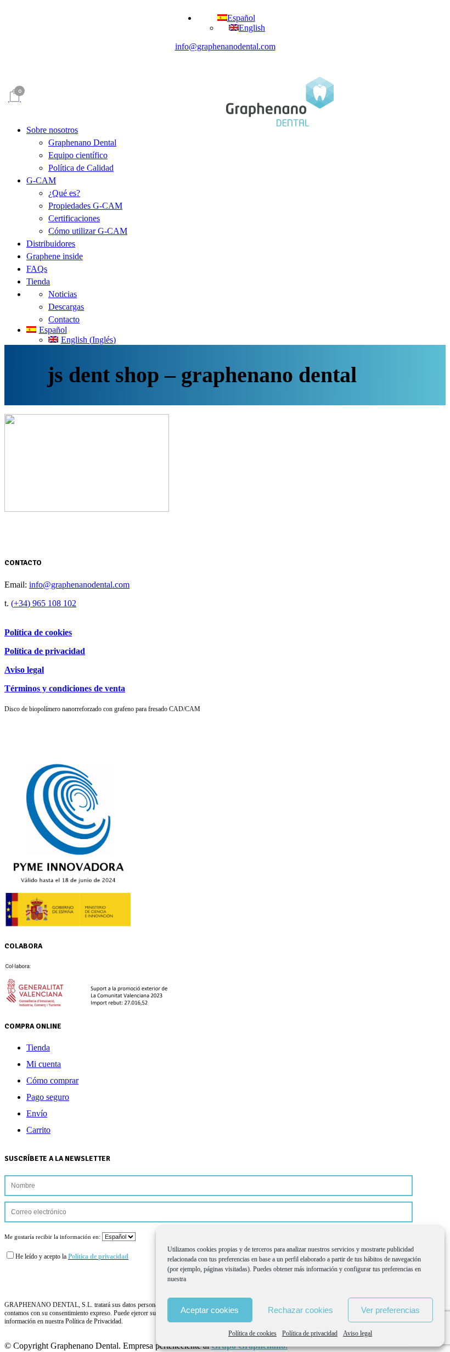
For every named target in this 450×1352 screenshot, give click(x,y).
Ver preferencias (390, 1310)
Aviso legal (357, 1333)
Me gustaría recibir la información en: (53, 1236)
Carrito (38, 1130)
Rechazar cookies (300, 1310)
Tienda (38, 1047)
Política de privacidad (310, 1333)
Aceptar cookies (210, 1310)
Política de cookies (252, 1333)
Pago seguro (47, 1097)
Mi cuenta (43, 1064)
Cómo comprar (52, 1080)
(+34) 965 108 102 (43, 603)
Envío (36, 1113)
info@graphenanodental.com (225, 46)
